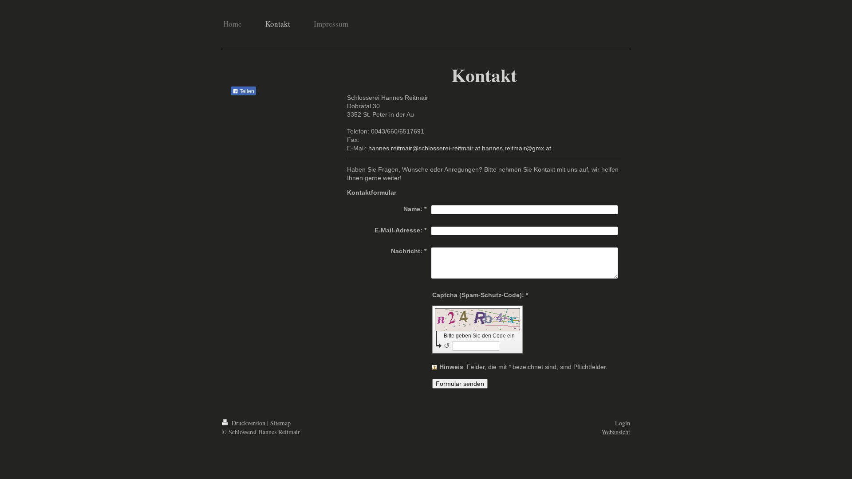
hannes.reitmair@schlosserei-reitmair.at (424, 148)
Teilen (246, 91)
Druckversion (248, 423)
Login (622, 423)
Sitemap (280, 423)
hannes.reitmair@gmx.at (516, 148)
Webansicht (616, 432)
